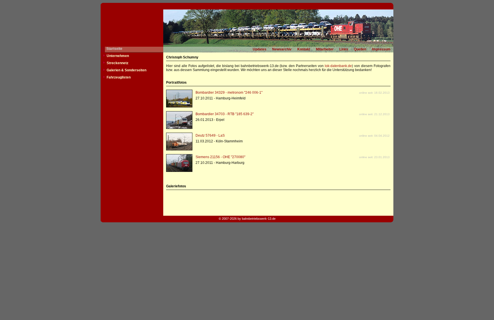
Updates (259, 49)
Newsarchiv (282, 49)
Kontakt (303, 49)
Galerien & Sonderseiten (126, 70)
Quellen (360, 49)
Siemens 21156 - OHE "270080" (220, 157)
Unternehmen (118, 56)
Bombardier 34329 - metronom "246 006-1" (229, 93)
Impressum (381, 49)
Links (343, 49)
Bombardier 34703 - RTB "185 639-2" (225, 114)
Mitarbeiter (325, 49)
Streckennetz (117, 63)
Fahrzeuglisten (119, 77)
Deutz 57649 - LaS (210, 136)
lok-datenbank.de (338, 66)
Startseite (114, 49)
